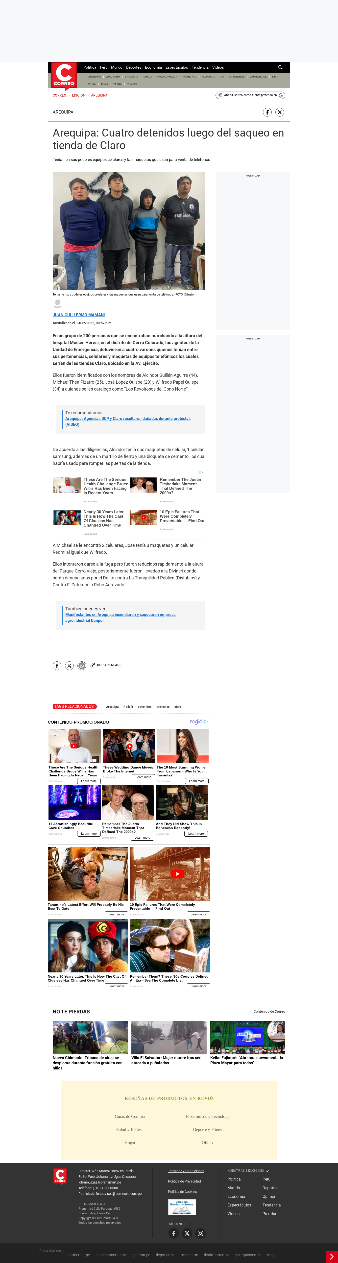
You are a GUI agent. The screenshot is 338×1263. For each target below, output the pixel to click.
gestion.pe (141, 1255)
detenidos (145, 707)
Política (90, 67)
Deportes (133, 67)
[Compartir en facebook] (267, 112)
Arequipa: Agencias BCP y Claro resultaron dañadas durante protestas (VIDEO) (128, 421)
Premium (271, 1213)
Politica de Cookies (182, 1192)
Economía (153, 67)
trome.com (188, 1255)
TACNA (117, 84)
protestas (163, 707)
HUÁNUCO (208, 76)
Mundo (116, 67)
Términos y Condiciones (186, 1171)
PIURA (92, 84)
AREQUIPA (94, 76)
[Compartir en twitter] (279, 112)
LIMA (275, 76)
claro (177, 707)
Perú (103, 67)
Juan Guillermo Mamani (79, 315)
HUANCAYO (190, 76)
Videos (218, 67)
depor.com (165, 1255)
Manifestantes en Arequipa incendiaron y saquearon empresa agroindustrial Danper (120, 617)
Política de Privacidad (184, 1181)
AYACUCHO (113, 76)
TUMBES (132, 84)
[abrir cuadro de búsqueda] (280, 67)
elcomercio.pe (78, 1255)
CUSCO (148, 76)
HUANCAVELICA (167, 76)
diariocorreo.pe (217, 1255)
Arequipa (63, 112)
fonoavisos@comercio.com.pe (119, 1194)
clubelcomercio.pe (111, 1255)
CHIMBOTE (131, 76)
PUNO (104, 84)
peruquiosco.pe (248, 1255)
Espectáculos (177, 67)
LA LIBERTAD (237, 76)
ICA (222, 76)
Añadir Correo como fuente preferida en (250, 95)
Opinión (269, 1196)
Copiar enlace (109, 665)
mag (270, 1255)
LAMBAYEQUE (258, 76)
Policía (128, 707)
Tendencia (200, 67)
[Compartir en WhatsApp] (81, 665)
